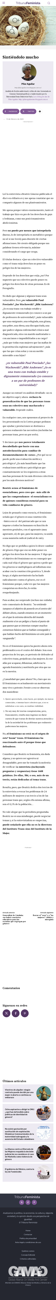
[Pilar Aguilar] (28, 72)
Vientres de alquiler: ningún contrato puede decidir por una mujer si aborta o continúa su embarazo (19, 1094)
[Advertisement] (28, 152)
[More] (40, 111)
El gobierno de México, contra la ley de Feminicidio (19, 1170)
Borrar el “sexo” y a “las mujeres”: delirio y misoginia (43, 917)
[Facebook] (16, 1013)
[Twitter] (6, 1013)
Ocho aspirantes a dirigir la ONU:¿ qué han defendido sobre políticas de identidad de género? (20, 1113)
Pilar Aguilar (28, 84)
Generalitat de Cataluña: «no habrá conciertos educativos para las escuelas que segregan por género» (14, 919)
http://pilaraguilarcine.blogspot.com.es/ (28, 88)
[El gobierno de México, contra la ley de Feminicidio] (43, 1172)
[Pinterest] (25, 1013)
